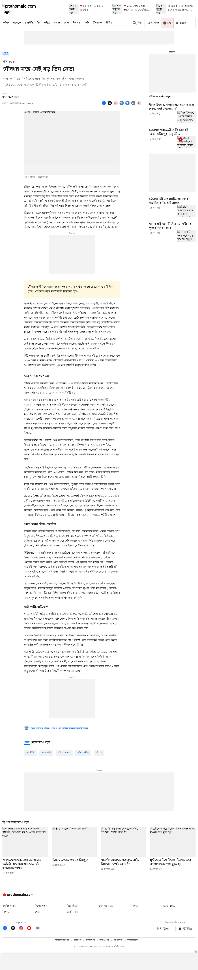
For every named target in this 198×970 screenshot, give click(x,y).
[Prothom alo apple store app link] (185, 929)
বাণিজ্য (47, 22)
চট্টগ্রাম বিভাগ (64, 752)
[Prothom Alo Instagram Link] (23, 929)
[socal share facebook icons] (104, 105)
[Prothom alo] (23, 9)
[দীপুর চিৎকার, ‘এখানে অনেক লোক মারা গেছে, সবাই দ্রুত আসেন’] (186, 117)
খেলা (66, 22)
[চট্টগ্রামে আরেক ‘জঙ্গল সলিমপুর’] (74, 842)
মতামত (57, 22)
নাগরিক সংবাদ (9, 906)
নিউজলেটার (132, 940)
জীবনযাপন (98, 22)
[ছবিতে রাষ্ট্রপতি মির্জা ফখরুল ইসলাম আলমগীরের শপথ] (117, 9)
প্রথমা (37, 912)
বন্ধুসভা (134, 906)
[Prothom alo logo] (17, 896)
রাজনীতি (29, 22)
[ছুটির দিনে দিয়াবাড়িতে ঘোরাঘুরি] (74, 9)
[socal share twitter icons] (110, 105)
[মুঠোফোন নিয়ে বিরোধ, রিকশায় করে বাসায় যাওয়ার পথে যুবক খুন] (173, 842)
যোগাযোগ (118, 940)
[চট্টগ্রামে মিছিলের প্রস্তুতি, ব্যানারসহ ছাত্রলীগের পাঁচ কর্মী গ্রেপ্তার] (186, 211)
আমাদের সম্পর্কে (62, 940)
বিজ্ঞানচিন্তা (72, 906)
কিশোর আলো (41, 906)
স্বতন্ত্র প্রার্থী (46, 752)
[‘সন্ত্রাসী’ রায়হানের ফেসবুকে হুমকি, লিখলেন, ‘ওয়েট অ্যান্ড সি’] (123, 842)
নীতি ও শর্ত (104, 940)
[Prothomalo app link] (163, 929)
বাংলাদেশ (17, 22)
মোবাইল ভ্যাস (73, 912)
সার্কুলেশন (90, 940)
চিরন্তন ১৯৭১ (169, 906)
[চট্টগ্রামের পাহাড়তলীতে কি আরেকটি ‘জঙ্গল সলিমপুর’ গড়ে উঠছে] (186, 142)
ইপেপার (5, 912)
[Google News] (37, 928)
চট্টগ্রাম (99, 752)
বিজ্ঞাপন (77, 940)
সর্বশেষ (6, 22)
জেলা (5, 53)
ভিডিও (109, 22)
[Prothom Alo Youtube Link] (31, 929)
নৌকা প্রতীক (83, 752)
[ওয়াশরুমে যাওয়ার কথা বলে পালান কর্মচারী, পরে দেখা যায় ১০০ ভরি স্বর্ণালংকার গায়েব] (25, 842)
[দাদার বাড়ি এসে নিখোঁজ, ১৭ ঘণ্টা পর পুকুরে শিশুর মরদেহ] (186, 236)
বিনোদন (76, 22)
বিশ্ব (38, 22)
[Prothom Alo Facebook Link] (6, 929)
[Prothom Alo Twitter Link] (15, 929)
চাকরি (86, 22)
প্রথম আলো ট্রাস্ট (106, 906)
